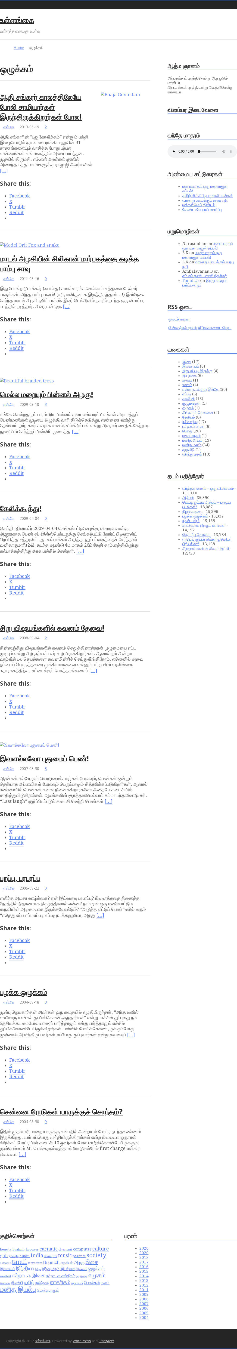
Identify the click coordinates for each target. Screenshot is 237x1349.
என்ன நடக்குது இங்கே (200, 389)
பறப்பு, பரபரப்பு (20, 878)
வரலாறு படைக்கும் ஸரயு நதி (205, 200)
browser (32, 1249)
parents (79, 1256)
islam (48, 1256)
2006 (144, 1308)
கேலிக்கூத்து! (20, 508)
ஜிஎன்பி (17, 1283)
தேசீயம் (188, 417)
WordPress (82, 1340)
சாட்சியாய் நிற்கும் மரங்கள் (204, 525)
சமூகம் (188, 408)
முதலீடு (188, 449)
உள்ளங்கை (17, 20)
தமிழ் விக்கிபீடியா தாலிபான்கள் (207, 195)
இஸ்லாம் (81, 1269)
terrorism (35, 1263)
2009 (144, 1294)
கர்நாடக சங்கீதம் (60, 1275)
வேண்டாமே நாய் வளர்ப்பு (202, 209)
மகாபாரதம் (191, 435)
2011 (144, 1289)
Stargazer (106, 1340)
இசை (186, 361)
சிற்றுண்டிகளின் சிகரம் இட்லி (205, 548)
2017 (144, 1262)
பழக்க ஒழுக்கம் (23, 992)
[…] (4, 170)
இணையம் (190, 366)
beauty (6, 1249)
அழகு (79, 1262)
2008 (144, 1299)
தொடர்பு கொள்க (196, 534)
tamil (19, 1262)
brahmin (18, 1249)
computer (82, 1249)
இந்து (38, 1269)
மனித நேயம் (192, 440)
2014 (144, 1276)
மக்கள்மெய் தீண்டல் (198, 205)
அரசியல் (67, 1263)
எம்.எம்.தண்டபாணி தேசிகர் (204, 276)
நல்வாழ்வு (190, 421)
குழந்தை (81, 1276)
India (37, 1255)
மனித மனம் (191, 445)
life (55, 1256)
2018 (144, 1257)
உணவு (187, 380)
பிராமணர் (77, 1283)
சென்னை (5, 1283)
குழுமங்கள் (191, 403)
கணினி (188, 398)
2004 (144, 1317)
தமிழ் (29, 1282)
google (14, 1256)
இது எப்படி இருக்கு (197, 371)
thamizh (51, 1262)
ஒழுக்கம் (96, 1268)
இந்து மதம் (50, 1269)
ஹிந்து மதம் (192, 454)
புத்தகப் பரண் (193, 426)
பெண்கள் (92, 1282)
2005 (144, 1313)
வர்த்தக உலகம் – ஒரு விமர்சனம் (208, 488)
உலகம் (187, 384)
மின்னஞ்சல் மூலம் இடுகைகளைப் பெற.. (199, 327)
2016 (144, 1266)
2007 (144, 1303)
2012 (144, 1285)
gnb (4, 1255)
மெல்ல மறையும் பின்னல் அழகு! (46, 394)
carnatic (49, 1249)
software (5, 1263)
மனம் (105, 1283)
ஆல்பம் (188, 497)
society (96, 1255)
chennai (65, 1249)
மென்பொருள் (48, 1290)
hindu (24, 1256)
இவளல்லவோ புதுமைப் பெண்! (44, 758)
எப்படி (186, 394)
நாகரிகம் (60, 1282)
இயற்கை (189, 375)
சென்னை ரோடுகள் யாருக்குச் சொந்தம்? (61, 1111)
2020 (144, 1252)
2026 (144, 1248)
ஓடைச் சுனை (179, 319)
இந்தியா (25, 1268)
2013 (144, 1280)
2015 (144, 1271)
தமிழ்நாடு (42, 1283)
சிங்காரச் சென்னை (197, 412)
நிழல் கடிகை (192, 511)
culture (100, 1249)
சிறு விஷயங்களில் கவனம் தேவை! (52, 628)
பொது (187, 431)
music (65, 1255)
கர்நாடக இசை (28, 1275)
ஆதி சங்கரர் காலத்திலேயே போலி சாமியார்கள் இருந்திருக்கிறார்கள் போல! (41, 107)
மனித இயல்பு (18, 1289)
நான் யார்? (191, 520)
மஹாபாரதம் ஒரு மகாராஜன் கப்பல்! (207, 245)
